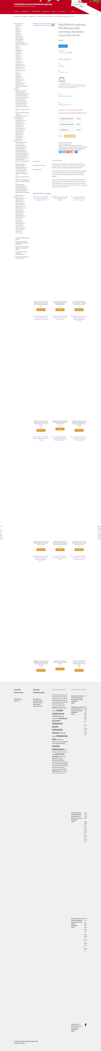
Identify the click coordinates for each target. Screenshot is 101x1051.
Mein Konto (62, 11)
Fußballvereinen (36, 11)
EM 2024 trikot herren (56, 703)
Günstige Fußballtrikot (60, 743)
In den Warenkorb (70, 136)
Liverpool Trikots (62, 756)
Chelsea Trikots (58, 702)
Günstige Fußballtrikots (76, 150)
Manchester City (37, 699)
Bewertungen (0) (37, 169)
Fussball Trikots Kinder (19, 1043)
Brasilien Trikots (62, 700)
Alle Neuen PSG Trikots (63, 694)
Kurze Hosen (65, 83)
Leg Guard (64, 72)
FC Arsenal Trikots (60, 705)
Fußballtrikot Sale (66, 150)
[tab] (41, 161)
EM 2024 (53, 11)
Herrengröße (62, 50)
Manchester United (37, 700)
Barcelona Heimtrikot (56, 696)
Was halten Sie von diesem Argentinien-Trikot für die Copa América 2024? (22, 243)
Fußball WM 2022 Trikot (63, 148)
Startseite (16, 11)
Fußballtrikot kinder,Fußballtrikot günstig (33, 4)
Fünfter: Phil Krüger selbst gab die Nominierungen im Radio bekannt (22, 248)
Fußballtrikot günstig (73, 148)
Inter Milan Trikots (60, 751)
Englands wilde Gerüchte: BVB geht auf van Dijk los (22, 257)
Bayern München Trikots (60, 698)
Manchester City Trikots (57, 758)
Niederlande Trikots (56, 761)
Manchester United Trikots (58, 760)
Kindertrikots (24, 11)
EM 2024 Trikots (36, 704)
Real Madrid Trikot (60, 769)
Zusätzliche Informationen (39, 165)
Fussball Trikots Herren (82, 147)
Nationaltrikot (45, 11)
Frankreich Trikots (32, 16)
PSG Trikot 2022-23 (60, 765)
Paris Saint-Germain (38, 702)
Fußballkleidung (56, 716)
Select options (41, 309)
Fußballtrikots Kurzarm (56, 741)
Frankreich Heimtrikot (63, 147)
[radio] (60, 53)
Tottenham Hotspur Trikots (60, 772)
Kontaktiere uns (18, 699)
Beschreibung (36, 161)
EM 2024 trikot (65, 702)
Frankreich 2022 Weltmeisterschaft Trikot (73, 145)
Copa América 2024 (37, 706)
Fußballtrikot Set (59, 739)
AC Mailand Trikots (55, 694)
